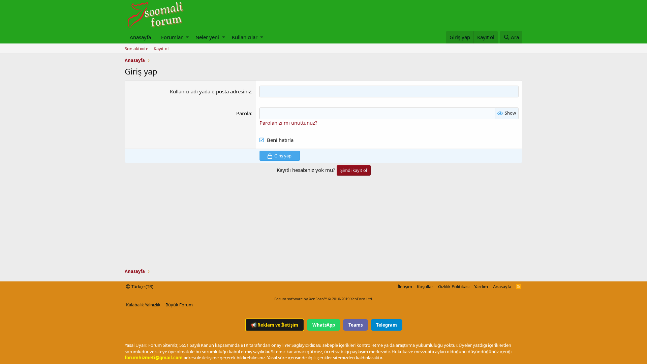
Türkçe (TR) (141, 286)
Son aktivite (136, 49)
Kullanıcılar (244, 37)
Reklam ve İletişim (274, 325)
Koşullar (425, 286)
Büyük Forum (179, 305)
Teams (355, 325)
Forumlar (172, 37)
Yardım (481, 286)
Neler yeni (207, 37)
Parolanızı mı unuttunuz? (288, 122)
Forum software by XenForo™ (323, 298)
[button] (187, 37)
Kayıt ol (161, 49)
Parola (243, 113)
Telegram (386, 325)
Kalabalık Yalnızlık (143, 305)
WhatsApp (323, 325)
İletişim (405, 286)
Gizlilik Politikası (453, 286)
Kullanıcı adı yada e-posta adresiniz (210, 91)
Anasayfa (140, 37)
